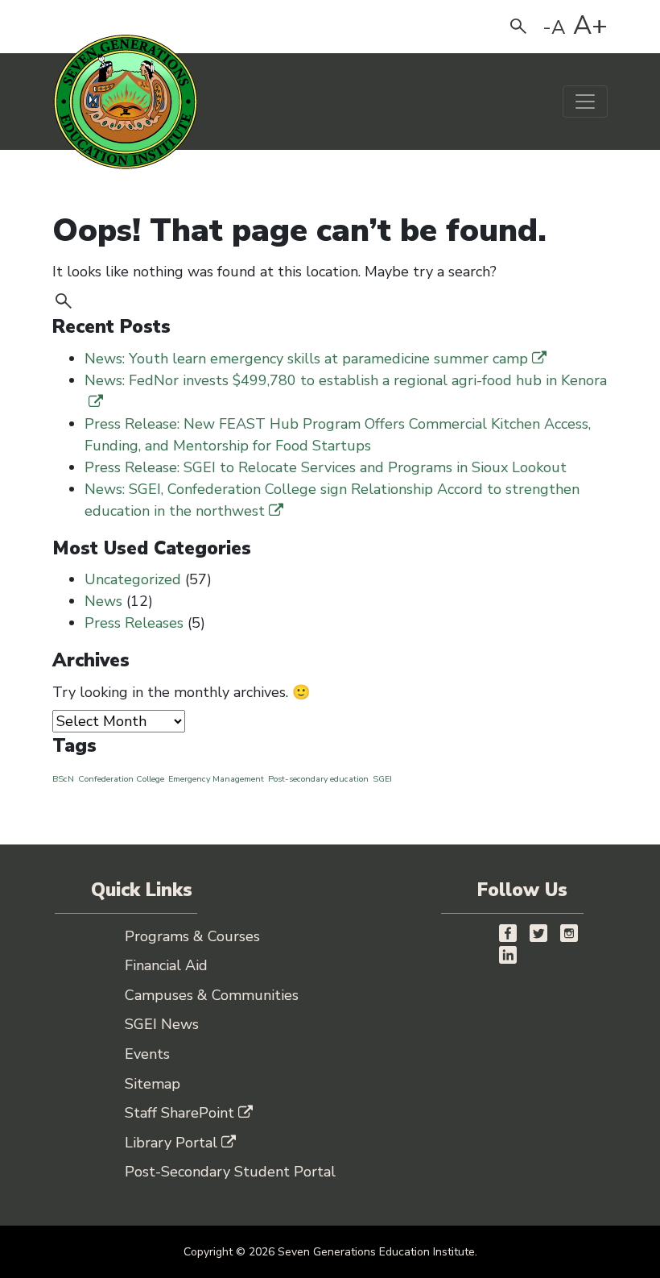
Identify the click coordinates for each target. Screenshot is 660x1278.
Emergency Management (216, 779)
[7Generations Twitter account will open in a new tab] (538, 933)
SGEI (382, 779)
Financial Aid (166, 965)
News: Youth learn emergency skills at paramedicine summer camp (306, 358)
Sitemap (152, 1083)
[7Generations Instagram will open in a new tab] (569, 933)
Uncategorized (133, 579)
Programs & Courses (192, 936)
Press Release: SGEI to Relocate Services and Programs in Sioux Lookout (326, 467)
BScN (63, 779)
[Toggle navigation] (585, 101)
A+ (590, 26)
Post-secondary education (318, 779)
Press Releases (134, 623)
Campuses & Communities (212, 995)
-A (554, 27)
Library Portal (171, 1142)
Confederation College (121, 779)
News (103, 601)
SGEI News (162, 1024)
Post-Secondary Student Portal (230, 1171)
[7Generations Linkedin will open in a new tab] (508, 954)
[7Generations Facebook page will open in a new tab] (508, 933)
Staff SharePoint (179, 1112)
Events (147, 1054)
